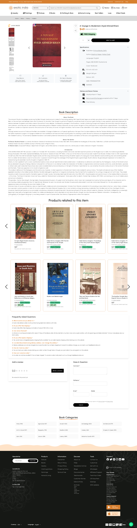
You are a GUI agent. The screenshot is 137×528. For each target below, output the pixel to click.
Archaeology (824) (87, 424)
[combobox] (72, 8)
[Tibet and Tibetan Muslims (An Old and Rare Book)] (90, 294)
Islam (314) (19, 436)
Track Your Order (95, 475)
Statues (43, 459)
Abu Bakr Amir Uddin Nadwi (88, 300)
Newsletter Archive (80, 466)
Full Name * (76, 380)
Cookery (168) (85, 430)
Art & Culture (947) (21, 430)
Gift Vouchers (94, 478)
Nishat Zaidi (106, 54)
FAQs (75, 463)
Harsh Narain (116, 300)
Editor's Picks (78, 482)
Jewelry (43, 466)
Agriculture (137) (42, 424)
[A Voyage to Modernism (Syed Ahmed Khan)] (11, 32)
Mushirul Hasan (96, 54)
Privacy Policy (110, 401)
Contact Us (94, 459)
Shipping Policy (63, 469)
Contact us (119, 1)
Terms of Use (101, 401)
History (28, 18)
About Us (77, 459)
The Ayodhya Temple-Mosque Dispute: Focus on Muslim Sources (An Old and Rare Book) (122, 298)
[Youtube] (123, 460)
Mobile (93, 391)
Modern (34, 18)
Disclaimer (61, 459)
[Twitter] (111, 460)
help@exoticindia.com (94, 345)
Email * (75, 391)
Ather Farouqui (52, 300)
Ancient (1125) (63, 424)
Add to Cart (110, 40)
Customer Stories (79, 478)
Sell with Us (94, 466)
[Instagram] (117, 460)
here (53, 350)
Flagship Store (110, 474)
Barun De (83, 244)
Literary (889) (63, 436)
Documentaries (79, 472)
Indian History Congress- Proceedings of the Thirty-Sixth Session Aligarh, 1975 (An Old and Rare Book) (90, 242)
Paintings (44, 472)
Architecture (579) (108, 424)
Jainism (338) (41, 436)
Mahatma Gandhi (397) (88, 436)
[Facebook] (107, 460)
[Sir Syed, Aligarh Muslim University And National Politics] (26, 238)
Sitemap (93, 482)
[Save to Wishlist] (76, 26)
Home (16, 18)
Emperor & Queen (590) (109, 430)
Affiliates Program (96, 472)
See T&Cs (23, 81)
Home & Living (46, 475)
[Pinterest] (114, 460)
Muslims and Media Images (55, 296)
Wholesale (93, 469)
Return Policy (62, 463)
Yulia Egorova (20, 300)
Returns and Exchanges (94, 98)
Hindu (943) (19, 424)
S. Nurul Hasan (56, 244)
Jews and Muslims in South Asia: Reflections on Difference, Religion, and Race (24, 298)
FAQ (127, 1)
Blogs (76, 469)
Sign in (110, 1)
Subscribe (33, 460)
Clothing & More (46, 469)
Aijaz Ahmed (19, 244)
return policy (15, 335)
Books (22, 18)
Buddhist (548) (64, 430)
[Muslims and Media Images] (58, 294)
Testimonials (78, 475)
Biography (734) (42, 430)
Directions (108, 481)
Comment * (76, 366)
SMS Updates (94, 485)
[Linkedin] (120, 460)
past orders (66, 350)
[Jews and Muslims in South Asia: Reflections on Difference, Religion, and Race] (26, 294)
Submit (81, 405)
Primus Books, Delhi (100, 50)
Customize (93, 463)
